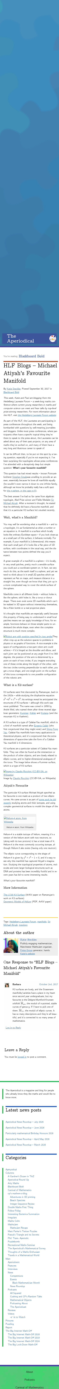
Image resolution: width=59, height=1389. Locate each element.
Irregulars (12, 1217)
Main (8, 1258)
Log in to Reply (13, 1027)
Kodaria (44, 713)
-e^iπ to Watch (17, 1317)
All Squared (15, 1293)
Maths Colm (14, 1221)
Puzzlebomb (14, 1241)
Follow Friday (14, 1210)
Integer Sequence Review (22, 1203)
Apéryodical (11, 1169)
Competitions (16, 1276)
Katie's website (27, 953)
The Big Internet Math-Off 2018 (24, 1334)
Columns (10, 1172)
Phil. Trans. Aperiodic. (18, 1238)
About (29, 1372)
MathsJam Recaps (19, 1227)
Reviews (11, 1310)
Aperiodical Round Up (18, 1179)
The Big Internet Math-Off (19, 1330)
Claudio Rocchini (21, 778)
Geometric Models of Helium (17, 901)
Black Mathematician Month (26, 1282)
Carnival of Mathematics (19, 1190)
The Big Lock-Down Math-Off (22, 1344)
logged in (22, 1056)
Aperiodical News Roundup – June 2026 (25, 1127)
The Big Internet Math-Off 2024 (24, 1341)
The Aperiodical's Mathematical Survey (27, 1248)
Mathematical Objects (20, 1300)
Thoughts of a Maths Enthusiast (24, 1252)
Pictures (9, 1320)
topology (23, 925)
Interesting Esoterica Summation (23, 1214)
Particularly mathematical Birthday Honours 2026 (29, 1133)
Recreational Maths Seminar (21, 1245)
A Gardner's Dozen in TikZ (21, 1176)
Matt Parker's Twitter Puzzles (22, 1231)
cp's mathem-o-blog (17, 1193)
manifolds (41, 921)
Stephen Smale (19, 477)
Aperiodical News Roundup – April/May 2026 (27, 1139)
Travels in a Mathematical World (23, 1255)
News (10, 1272)
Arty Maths (13, 1183)
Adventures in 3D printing (22, 1197)
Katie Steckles (14, 388)
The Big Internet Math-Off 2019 (24, 1337)
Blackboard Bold (31, 356)
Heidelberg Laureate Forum (23, 921)
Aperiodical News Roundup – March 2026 (26, 1144)
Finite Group (26, 950)
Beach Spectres (17, 1200)
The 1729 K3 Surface (14, 894)
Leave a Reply (17, 1050)
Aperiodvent (14, 1262)
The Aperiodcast (18, 1307)
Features (12, 1265)
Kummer (24, 713)
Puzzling (10, 1324)
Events (13, 1279)
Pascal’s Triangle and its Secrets (23, 1234)
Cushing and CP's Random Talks (26, 1296)
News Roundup (17, 1286)
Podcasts (30, 1380)
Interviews (12, 1269)
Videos (11, 1313)
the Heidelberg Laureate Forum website (37, 415)
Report (9, 1327)
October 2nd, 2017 (48, 984)
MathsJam (13, 1224)
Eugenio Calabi (41, 725)
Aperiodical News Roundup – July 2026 (25, 1122)
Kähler (33, 713)
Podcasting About (19, 1303)
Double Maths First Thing (20, 1207)
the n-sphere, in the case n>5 (21, 490)
